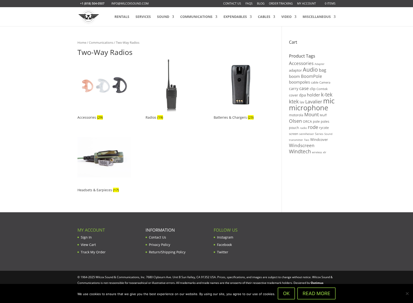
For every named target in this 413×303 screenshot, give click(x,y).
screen (293, 134)
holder (313, 95)
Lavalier (313, 101)
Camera (324, 82)
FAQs (249, 3)
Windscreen (302, 145)
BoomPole (311, 76)
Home (81, 42)
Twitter (222, 252)
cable (314, 82)
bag (322, 70)
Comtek (322, 89)
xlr (324, 152)
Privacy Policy (159, 244)
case (304, 88)
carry (293, 88)
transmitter (296, 140)
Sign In (86, 237)
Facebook (224, 244)
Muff (323, 115)
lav (302, 102)
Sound (163, 17)
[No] (407, 293)
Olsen (295, 120)
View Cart (88, 244)
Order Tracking (281, 3)
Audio (310, 69)
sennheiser (306, 134)
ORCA (307, 121)
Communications (196, 17)
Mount (311, 114)
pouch (294, 127)
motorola (296, 115)
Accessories (301, 63)
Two (306, 140)
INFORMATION (160, 230)
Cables (264, 17)
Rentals (121, 17)
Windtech (300, 151)
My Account (306, 3)
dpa (302, 95)
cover (293, 95)
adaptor (295, 70)
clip (312, 88)
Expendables (235, 17)
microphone (308, 107)
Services (143, 17)
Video (286, 17)
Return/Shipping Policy (167, 252)
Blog (261, 3)
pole (316, 121)
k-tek (326, 94)
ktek (294, 101)
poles (325, 121)
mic (329, 101)
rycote (324, 127)
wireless (317, 152)
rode (313, 127)
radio (303, 128)
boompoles (299, 82)
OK (286, 293)
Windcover (319, 139)
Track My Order (93, 252)
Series (319, 134)
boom (294, 76)
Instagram (225, 237)
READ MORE (316, 293)
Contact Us (232, 3)
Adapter (320, 64)
